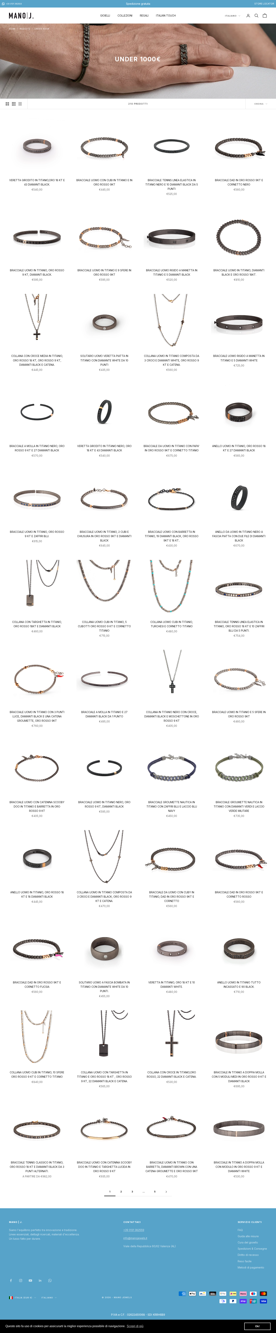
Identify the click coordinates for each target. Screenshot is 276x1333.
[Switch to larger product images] (7, 104)
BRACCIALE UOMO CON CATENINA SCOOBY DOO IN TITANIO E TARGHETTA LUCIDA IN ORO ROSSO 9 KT (104, 1167)
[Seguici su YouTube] (30, 1280)
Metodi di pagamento (251, 1267)
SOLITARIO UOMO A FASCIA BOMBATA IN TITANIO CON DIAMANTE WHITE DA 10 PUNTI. (104, 987)
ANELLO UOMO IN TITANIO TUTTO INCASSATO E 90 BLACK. (239, 984)
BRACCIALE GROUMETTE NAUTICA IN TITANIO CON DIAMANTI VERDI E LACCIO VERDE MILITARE (239, 806)
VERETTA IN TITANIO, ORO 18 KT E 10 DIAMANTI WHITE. (171, 984)
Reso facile (245, 1261)
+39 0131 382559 (133, 1230)
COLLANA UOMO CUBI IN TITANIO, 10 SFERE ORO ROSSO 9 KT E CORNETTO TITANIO (37, 1074)
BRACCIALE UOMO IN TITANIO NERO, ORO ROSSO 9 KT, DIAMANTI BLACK (104, 804)
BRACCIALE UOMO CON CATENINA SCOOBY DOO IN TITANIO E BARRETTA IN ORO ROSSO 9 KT (37, 806)
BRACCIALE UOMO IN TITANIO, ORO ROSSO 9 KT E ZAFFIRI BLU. (37, 534)
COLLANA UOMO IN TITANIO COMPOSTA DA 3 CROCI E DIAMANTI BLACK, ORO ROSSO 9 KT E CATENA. (104, 897)
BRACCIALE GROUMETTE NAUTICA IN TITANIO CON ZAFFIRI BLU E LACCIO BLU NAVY (171, 806)
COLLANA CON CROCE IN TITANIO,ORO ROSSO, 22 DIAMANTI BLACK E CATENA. (171, 1074)
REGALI (144, 15)
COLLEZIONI (125, 15)
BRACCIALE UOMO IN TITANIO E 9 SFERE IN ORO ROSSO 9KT (104, 272)
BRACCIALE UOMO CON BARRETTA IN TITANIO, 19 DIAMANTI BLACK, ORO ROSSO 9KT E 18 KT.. (171, 536)
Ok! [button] (257, 1326)
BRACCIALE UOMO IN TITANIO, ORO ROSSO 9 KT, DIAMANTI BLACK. (37, 272)
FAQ (240, 1230)
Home (12, 29)
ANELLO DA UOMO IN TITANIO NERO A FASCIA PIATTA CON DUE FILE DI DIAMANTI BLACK (238, 536)
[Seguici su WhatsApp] (50, 1280)
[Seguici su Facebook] (11, 1280)
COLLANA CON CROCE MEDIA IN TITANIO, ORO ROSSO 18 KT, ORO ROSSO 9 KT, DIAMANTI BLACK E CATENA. (37, 360)
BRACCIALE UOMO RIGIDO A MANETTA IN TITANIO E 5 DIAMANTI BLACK (171, 272)
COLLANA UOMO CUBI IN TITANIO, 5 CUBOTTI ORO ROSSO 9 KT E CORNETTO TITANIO (104, 626)
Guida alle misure (248, 1236)
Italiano (231, 15)
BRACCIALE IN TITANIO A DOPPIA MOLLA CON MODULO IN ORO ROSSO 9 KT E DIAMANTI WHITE (239, 1167)
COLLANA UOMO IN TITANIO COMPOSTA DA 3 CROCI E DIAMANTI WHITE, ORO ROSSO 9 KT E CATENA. (171, 360)
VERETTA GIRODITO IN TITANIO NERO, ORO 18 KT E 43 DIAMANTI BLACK (104, 448)
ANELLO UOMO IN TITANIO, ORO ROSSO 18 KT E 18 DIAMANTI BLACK (37, 894)
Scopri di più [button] (135, 1326)
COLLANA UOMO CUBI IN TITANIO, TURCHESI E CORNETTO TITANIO (171, 624)
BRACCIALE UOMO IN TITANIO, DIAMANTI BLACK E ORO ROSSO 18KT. (238, 272)
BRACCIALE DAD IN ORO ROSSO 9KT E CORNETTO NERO (239, 182)
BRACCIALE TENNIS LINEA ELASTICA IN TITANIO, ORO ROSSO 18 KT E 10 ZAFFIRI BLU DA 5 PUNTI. (239, 626)
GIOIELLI (105, 15)
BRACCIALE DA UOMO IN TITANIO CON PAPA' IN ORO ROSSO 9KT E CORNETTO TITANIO (172, 448)
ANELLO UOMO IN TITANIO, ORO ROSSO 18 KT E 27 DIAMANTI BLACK (239, 448)
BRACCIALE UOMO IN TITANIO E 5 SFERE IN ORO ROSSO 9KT (239, 714)
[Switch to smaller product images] (13, 104)
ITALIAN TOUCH (166, 15)
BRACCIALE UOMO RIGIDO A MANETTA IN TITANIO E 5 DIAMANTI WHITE (239, 358)
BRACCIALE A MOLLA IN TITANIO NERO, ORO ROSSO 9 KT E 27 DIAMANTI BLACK (37, 448)
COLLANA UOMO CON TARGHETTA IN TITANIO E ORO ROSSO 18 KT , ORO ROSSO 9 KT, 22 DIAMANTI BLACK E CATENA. (104, 1077)
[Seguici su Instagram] (21, 1280)
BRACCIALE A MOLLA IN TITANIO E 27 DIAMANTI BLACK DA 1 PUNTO (104, 714)
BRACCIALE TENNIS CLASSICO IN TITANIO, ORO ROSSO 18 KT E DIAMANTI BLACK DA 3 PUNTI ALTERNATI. (37, 1167)
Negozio (25, 29)
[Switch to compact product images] (20, 104)
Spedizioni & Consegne (252, 1248)
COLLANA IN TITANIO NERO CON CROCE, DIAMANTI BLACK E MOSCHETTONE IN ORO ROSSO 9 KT (171, 716)
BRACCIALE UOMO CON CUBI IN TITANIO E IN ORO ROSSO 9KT (104, 182)
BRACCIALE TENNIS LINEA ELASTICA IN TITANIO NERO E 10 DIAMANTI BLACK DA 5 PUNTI (171, 184)
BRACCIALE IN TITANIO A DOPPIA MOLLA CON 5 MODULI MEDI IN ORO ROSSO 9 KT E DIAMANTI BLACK (239, 1077)
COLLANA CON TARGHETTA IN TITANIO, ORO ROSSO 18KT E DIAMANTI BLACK (37, 624)
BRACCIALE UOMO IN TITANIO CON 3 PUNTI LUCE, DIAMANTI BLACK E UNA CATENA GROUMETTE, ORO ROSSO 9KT (37, 716)
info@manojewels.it (135, 1238)
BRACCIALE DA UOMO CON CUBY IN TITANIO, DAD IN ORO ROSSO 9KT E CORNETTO (171, 897)
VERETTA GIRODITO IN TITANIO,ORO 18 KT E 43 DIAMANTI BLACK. (37, 182)
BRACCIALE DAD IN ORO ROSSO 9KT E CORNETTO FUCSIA (37, 984)
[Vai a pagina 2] (166, 1192)
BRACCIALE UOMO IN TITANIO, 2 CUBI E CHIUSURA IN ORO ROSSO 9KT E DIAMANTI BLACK (104, 536)
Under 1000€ (42, 29)
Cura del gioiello (248, 1242)
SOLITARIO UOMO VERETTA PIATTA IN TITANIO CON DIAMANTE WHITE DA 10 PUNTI (104, 360)
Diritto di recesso (248, 1254)
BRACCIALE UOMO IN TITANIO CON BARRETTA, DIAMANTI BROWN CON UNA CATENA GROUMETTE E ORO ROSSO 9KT (172, 1167)
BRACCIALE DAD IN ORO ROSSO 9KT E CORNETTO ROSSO (239, 894)
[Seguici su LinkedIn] (40, 1280)
